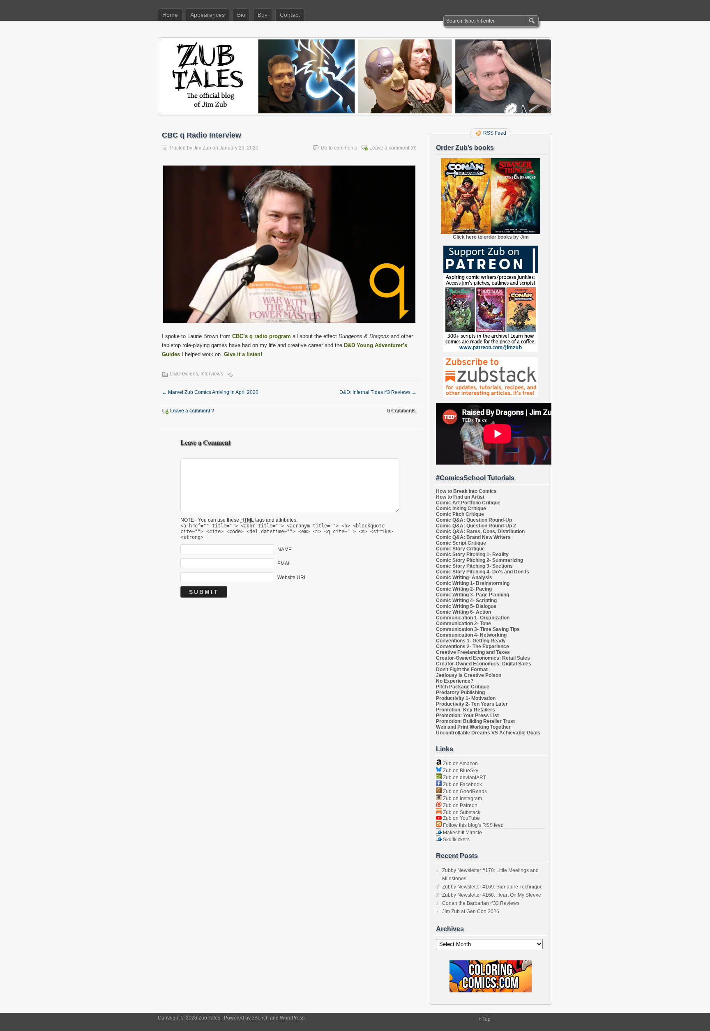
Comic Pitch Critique (460, 514)
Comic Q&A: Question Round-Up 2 (476, 526)
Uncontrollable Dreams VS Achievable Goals (488, 733)
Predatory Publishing (460, 692)
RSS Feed (494, 133)
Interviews (212, 374)
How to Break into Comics (466, 491)
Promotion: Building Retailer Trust (475, 721)
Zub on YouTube (461, 818)
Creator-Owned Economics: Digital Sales (483, 664)
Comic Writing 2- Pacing (464, 589)
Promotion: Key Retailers (465, 710)
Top (486, 1019)
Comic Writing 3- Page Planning (472, 595)
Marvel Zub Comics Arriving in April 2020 (210, 392)
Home (170, 15)
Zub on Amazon (460, 763)
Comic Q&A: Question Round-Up (474, 520)
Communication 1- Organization (472, 618)
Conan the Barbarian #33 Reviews (480, 903)
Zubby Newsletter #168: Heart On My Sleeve (491, 895)
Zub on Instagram (462, 798)
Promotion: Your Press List (467, 715)
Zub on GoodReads (464, 791)
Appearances (207, 15)
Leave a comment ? (192, 411)
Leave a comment (389, 148)
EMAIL (284, 563)
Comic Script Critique (461, 543)
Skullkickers (456, 839)
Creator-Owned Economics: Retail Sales (483, 658)
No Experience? (454, 681)
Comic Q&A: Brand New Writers (473, 537)
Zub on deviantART (464, 777)
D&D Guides (184, 374)
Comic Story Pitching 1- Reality (472, 554)
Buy (262, 15)
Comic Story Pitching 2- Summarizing (479, 560)
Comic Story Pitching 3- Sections (474, 566)
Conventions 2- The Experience (472, 646)
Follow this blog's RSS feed (473, 825)
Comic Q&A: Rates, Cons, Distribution (480, 531)
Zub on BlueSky (460, 770)
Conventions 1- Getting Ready (471, 641)
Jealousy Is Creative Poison (468, 675)
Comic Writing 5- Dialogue (466, 606)
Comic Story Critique (460, 549)
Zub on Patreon (459, 805)
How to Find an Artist (460, 497)
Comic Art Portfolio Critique (468, 503)
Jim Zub (202, 148)
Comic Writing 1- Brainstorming (472, 583)
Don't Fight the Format (462, 669)
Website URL (292, 577)
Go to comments (339, 148)
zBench (260, 1018)
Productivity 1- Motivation (466, 698)
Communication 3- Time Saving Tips (478, 629)
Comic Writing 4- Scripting (466, 600)
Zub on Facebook (462, 784)
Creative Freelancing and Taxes (473, 652)
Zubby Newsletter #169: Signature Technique (492, 887)
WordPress (292, 1018)
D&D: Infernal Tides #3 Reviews (378, 392)
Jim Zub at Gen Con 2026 (470, 911)
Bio (241, 15)
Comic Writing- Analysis (464, 577)
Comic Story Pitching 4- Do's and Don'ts (482, 572)
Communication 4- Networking (471, 635)
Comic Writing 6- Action (463, 612)
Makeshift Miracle (462, 832)
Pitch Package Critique (462, 687)
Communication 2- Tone (463, 623)
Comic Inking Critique (461, 508)
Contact (290, 15)
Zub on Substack (461, 812)
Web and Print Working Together (473, 727)
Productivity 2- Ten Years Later (472, 704)
